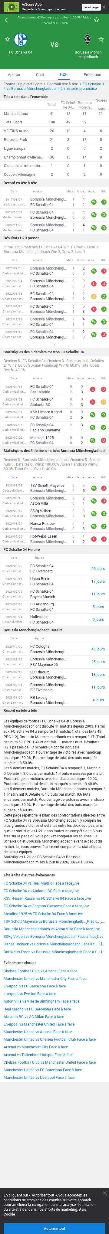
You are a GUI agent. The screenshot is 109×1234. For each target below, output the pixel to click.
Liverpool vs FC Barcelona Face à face (35, 986)
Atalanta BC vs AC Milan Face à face (34, 1016)
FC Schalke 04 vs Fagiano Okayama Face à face (43, 906)
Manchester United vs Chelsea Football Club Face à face (50, 1039)
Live (76, 883)
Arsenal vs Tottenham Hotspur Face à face (38, 1054)
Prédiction (93, 921)
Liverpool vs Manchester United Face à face (39, 1024)
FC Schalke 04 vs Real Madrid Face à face (38, 883)
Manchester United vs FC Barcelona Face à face (43, 1070)
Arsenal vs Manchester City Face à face (36, 1047)
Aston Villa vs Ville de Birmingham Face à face (41, 1001)
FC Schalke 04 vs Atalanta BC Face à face (38, 891)
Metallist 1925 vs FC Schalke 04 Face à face (40, 914)
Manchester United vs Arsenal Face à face (38, 1031)
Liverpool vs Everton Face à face (30, 993)
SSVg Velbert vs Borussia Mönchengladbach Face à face (50, 936)
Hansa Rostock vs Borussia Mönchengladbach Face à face (51, 944)
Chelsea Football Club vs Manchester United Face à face (50, 1062)
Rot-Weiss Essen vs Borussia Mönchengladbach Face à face (51, 952)
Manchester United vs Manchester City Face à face (45, 978)
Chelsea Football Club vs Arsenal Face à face (40, 971)
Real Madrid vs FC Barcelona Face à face (37, 1009)
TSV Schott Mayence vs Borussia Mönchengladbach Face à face (45, 921)
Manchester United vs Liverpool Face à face (39, 1077)
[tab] (14, 74)
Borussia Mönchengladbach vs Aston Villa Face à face (48, 929)
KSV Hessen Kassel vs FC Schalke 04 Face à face (44, 898)
